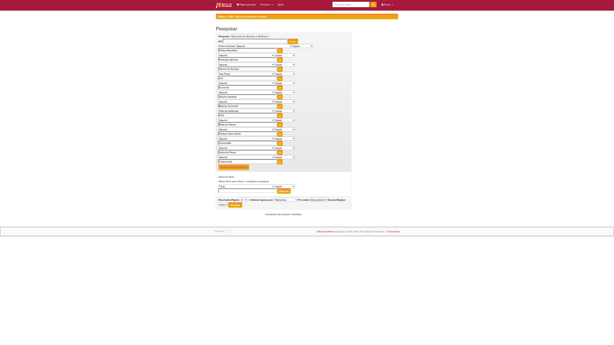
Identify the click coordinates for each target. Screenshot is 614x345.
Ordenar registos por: (262, 199)
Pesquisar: (224, 36)
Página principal (247, 4)
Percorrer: (265, 4)
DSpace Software (325, 231)
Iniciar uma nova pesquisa (233, 167)
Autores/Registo (336, 199)
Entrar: (388, 4)
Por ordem (303, 199)
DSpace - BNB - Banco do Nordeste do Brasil (242, 16)
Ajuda (280, 4)
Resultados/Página (228, 199)
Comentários (393, 231)
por (220, 41)
